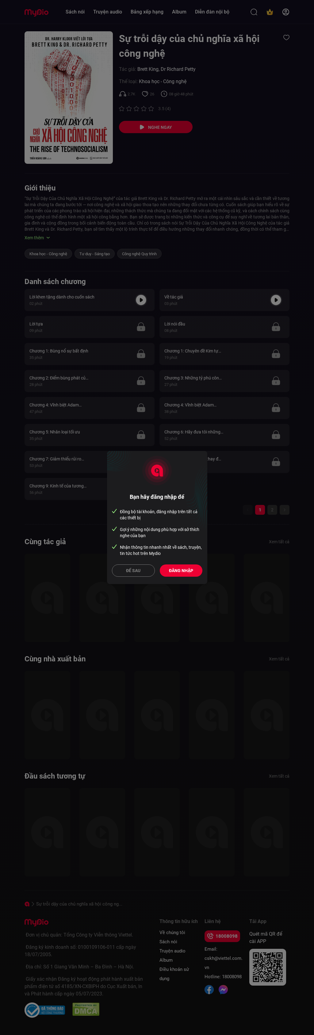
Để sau (133, 570)
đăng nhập (181, 570)
